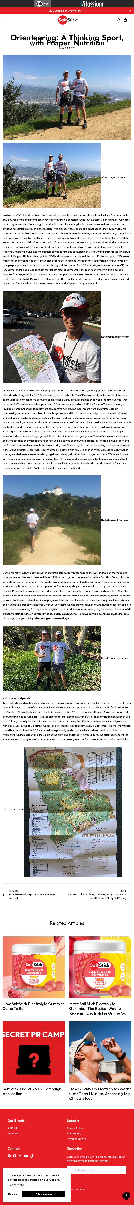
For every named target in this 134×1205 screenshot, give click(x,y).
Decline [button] (12, 1193)
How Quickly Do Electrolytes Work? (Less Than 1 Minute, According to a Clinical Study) (100, 1093)
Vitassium (14, 1133)
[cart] (125, 20)
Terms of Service (76, 1138)
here (16, 408)
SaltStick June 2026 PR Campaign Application (32, 1091)
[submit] (122, 1170)
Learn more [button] (16, 1185)
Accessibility (74, 1133)
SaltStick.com (17, 399)
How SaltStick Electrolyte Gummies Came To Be (33, 1006)
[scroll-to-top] (127, 1187)
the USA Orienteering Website (67, 739)
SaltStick (67, 33)
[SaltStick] (67, 20)
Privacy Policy (75, 1128)
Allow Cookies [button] (44, 1193)
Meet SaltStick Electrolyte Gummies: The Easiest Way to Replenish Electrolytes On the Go (97, 1008)
